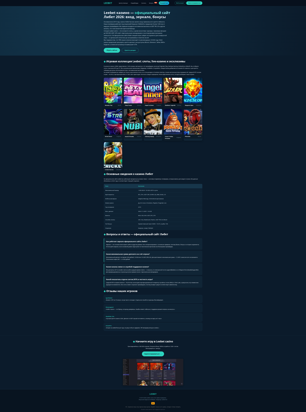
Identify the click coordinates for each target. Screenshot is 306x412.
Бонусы (153, 3)
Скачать (143, 3)
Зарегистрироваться (194, 3)
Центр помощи (123, 3)
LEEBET (108, 3)
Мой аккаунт (180, 3)
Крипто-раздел (130, 50)
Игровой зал (164, 3)
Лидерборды (134, 3)
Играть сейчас (112, 50)
